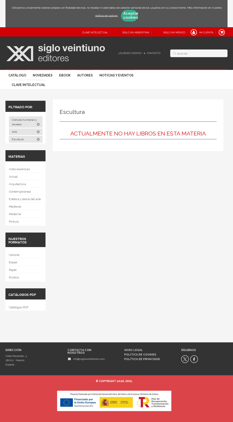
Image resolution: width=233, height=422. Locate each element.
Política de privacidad (142, 359)
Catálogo (17, 75)
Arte (15, 131)
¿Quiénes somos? (130, 53)
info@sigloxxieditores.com (89, 359)
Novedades (43, 75)
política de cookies (106, 15)
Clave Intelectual (29, 85)
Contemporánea (20, 191)
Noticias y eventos (116, 75)
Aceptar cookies (130, 15)
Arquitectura (17, 184)
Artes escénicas (19, 169)
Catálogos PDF (19, 307)
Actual (13, 176)
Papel (13, 270)
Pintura (14, 221)
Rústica (14, 277)
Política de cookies (140, 354)
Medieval (15, 206)
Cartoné (14, 255)
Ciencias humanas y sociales (24, 122)
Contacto (153, 53)
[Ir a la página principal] (55, 52)
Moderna (15, 214)
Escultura (18, 139)
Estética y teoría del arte (25, 199)
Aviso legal (133, 350)
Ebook (65, 75)
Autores (85, 75)
